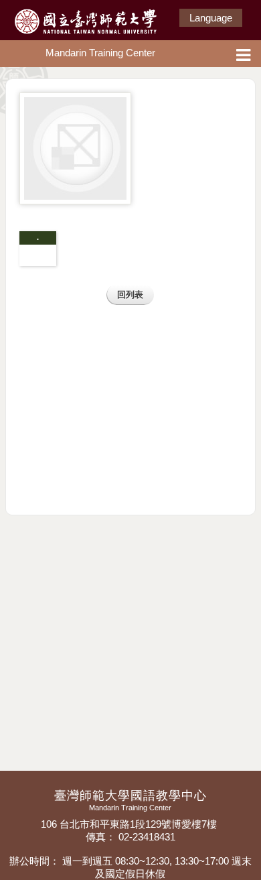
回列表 (130, 295)
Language (210, 17)
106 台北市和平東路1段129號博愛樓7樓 (130, 824)
